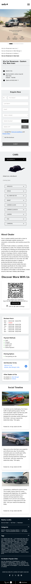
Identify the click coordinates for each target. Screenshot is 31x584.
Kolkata (14, 379)
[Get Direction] (26, 366)
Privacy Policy (6, 133)
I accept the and (13, 132)
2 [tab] (11, 43)
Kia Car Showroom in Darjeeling (13, 562)
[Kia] (4, 4)
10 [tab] (22, 43)
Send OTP (25, 121)
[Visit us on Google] (12, 575)
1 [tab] (8, 43)
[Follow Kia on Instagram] (18, 575)
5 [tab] (16, 43)
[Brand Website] (21, 575)
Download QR (15, 303)
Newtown (20, 522)
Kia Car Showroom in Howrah (16, 564)
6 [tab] (17, 43)
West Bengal (15, 377)
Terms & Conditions (16, 132)
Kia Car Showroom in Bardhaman (10, 561)
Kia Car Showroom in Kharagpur (14, 564)
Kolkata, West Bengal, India (11, 367)
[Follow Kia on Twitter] (15, 575)
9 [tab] (21, 43)
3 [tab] (13, 43)
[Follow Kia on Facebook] (10, 575)
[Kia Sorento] (15, 168)
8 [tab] (20, 43)
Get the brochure (9, 137)
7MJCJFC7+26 (8, 365)
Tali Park (13, 522)
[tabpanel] (15, 25)
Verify (25, 126)
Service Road (5, 522)
